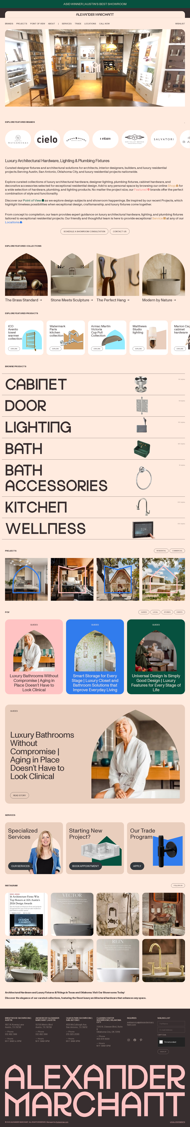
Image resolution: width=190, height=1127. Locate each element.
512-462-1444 (11, 1034)
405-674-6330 (103, 1038)
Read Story (19, 795)
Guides (144, 612)
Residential (161, 551)
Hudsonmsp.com (62, 1122)
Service (157, 218)
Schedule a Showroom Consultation (84, 231)
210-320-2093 (72, 1034)
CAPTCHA (162, 1035)
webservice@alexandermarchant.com (140, 1023)
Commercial (177, 551)
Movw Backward (5, 139)
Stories (167, 612)
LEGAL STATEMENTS (177, 1122)
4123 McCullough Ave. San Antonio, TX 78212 (76, 1025)
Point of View (32, 200)
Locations (12, 222)
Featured (140, 189)
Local (155, 612)
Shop (171, 185)
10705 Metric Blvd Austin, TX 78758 (44, 1025)
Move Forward (185, 139)
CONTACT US (119, 231)
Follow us (178, 885)
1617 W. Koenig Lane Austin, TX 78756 (14, 1025)
